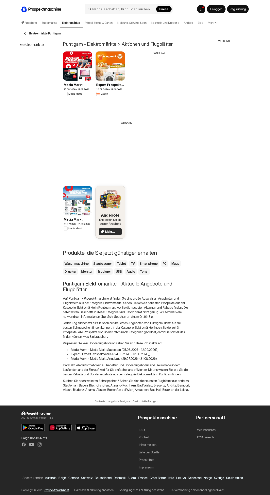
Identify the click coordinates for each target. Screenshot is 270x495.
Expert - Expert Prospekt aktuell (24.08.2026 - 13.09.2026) (110, 354)
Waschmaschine (76, 264)
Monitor (87, 271)
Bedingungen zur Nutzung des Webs (141, 490)
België (62, 478)
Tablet (121, 264)
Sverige (219, 478)
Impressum (146, 467)
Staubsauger (102, 264)
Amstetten (141, 390)
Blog (200, 22)
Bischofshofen (99, 385)
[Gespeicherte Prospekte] (201, 9)
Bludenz (78, 390)
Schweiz (87, 478)
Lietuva (181, 478)
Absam (101, 390)
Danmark (119, 478)
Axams (90, 390)
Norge (207, 478)
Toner (144, 271)
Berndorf (183, 385)
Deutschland (103, 478)
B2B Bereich (205, 437)
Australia (50, 478)
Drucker (70, 271)
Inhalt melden (147, 445)
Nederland (194, 478)
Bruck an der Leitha (175, 390)
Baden (83, 385)
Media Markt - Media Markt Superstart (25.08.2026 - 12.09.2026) (114, 350)
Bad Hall (155, 390)
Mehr (211, 22)
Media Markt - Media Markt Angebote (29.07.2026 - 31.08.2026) (114, 359)
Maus (175, 264)
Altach (67, 390)
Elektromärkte (112, 303)
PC (164, 264)
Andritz (171, 385)
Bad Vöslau (144, 385)
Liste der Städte (149, 452)
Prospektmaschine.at (56, 490)
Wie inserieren (206, 430)
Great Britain (158, 478)
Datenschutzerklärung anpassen (93, 490)
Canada (73, 478)
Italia (171, 478)
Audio (131, 271)
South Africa (234, 478)
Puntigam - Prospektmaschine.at (90, 298)
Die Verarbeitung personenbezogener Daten (197, 490)
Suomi (131, 478)
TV (133, 264)
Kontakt (144, 437)
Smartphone (149, 264)
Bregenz (159, 385)
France (143, 478)
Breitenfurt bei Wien (120, 390)
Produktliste (146, 460)
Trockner (104, 271)
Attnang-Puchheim (123, 385)
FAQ (142, 430)
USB (119, 271)
